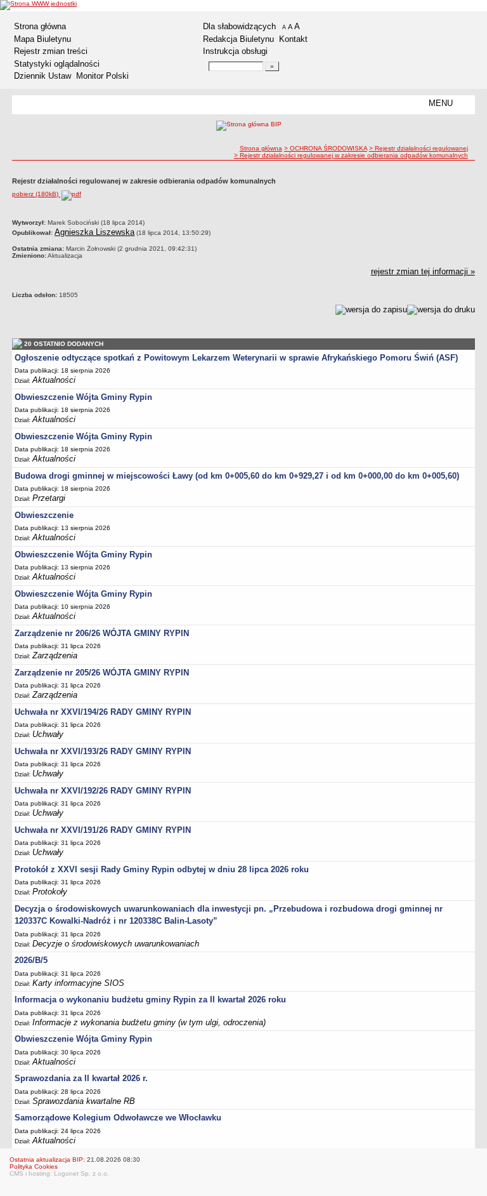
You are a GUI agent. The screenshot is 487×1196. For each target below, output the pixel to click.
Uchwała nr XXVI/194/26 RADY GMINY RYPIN (103, 712)
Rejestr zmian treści (51, 51)
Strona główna (40, 26)
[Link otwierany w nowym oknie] (38, 5)
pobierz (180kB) (36, 193)
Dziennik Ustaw (42, 76)
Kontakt (293, 39)
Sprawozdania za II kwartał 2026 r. (81, 1078)
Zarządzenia (54, 655)
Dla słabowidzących (239, 26)
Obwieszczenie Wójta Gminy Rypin (83, 397)
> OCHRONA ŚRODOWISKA (325, 148)
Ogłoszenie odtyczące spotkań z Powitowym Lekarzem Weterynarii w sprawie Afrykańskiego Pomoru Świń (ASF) (236, 357)
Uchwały (47, 734)
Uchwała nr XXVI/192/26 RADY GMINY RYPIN (103, 790)
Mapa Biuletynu (42, 39)
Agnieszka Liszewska (94, 232)
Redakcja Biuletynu (238, 39)
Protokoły (49, 891)
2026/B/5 (31, 960)
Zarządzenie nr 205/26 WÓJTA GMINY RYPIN (102, 672)
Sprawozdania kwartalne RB (83, 1101)
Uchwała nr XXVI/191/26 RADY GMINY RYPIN (103, 830)
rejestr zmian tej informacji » (423, 271)
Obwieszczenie (44, 515)
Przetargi (48, 498)
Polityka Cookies (34, 1166)
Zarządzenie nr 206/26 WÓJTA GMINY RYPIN (102, 633)
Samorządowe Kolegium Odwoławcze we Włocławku (118, 1117)
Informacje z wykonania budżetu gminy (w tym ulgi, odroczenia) (149, 1022)
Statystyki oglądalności (57, 64)
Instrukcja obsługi (235, 51)
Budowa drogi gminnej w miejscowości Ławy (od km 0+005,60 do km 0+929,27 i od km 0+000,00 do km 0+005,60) (237, 476)
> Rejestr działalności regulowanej (418, 148)
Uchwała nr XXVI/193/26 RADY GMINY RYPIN (103, 751)
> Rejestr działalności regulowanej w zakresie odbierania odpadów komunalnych (351, 155)
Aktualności (53, 380)
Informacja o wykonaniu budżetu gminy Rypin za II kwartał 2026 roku (150, 999)
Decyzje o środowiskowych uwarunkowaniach (115, 943)
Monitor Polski (102, 76)
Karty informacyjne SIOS (78, 983)
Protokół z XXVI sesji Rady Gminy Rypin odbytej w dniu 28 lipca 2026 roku (162, 869)
